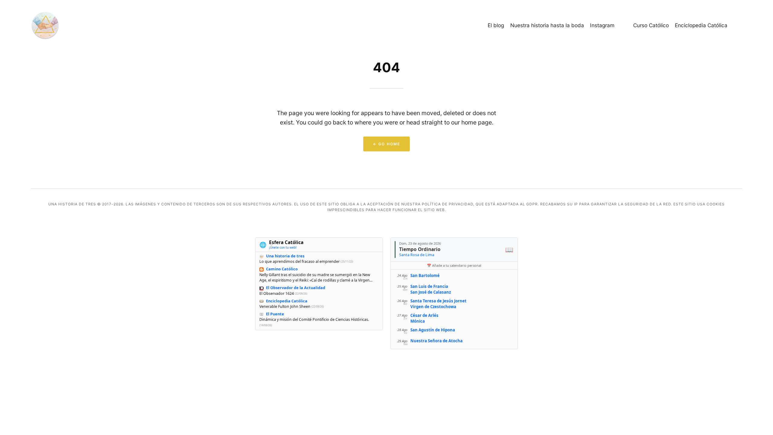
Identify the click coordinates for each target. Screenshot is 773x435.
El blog (496, 25)
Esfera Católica (286, 242)
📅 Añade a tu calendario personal (454, 265)
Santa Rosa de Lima (416, 254)
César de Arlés (424, 315)
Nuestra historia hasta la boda (547, 25)
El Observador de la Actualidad (295, 287)
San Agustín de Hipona (432, 330)
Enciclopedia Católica (701, 25)
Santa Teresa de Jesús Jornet (438, 301)
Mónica (417, 321)
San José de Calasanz (430, 292)
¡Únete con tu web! (283, 247)
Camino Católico (282, 269)
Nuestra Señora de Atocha (436, 340)
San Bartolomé (425, 275)
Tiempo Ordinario (420, 249)
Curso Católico (651, 25)
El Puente (275, 314)
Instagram (602, 25)
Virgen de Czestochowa (433, 306)
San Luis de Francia (429, 286)
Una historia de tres (285, 256)
